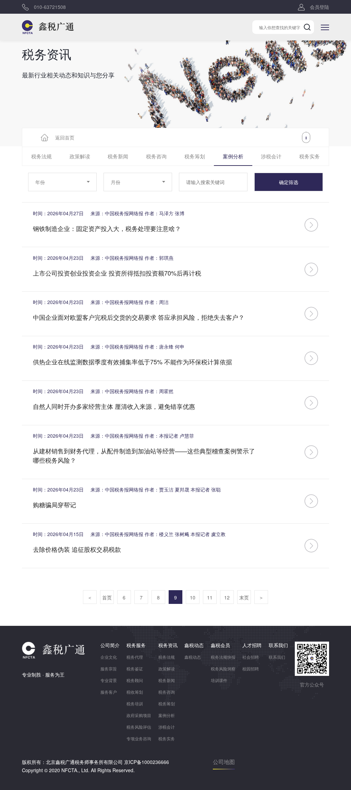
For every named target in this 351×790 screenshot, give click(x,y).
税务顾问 (134, 680)
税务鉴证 (134, 668)
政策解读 (80, 156)
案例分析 (233, 156)
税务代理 (134, 657)
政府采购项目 (138, 715)
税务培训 (134, 703)
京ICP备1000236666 (146, 761)
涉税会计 (271, 156)
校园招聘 (250, 668)
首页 (107, 597)
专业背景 (108, 680)
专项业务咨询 (138, 738)
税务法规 (41, 156)
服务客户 (108, 692)
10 (192, 597)
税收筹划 (134, 692)
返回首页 (64, 137)
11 (210, 597)
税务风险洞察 (223, 668)
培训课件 (219, 680)
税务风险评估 (138, 727)
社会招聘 (250, 657)
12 (227, 597)
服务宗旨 (108, 668)
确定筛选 (288, 182)
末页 (244, 597)
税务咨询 (156, 156)
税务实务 (309, 156)
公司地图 (224, 762)
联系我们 (277, 657)
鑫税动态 (192, 657)
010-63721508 (50, 6)
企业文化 (108, 657)
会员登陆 (319, 6)
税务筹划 (194, 156)
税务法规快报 (223, 657)
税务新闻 (118, 156)
